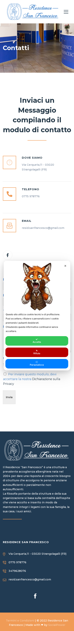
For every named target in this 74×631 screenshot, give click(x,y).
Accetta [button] (37, 342)
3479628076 (17, 571)
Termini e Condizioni (20, 620)
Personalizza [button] (37, 364)
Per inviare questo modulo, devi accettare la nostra (31, 379)
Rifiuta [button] (36, 353)
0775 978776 (17, 562)
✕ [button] (65, 265)
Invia (9, 397)
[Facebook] (7, 255)
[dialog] (37, 315)
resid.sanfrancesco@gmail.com (30, 579)
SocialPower (56, 625)
